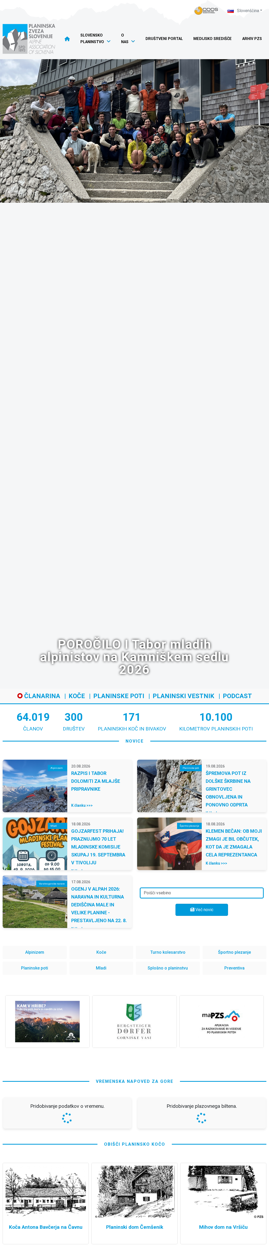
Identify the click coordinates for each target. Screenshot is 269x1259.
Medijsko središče (212, 39)
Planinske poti (118, 696)
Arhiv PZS (252, 39)
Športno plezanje (234, 952)
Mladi (101, 968)
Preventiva (234, 968)
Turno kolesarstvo (167, 952)
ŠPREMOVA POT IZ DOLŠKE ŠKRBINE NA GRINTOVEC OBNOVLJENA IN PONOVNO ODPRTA (228, 789)
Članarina (41, 696)
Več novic (203, 909)
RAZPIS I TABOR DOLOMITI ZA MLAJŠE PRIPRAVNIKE (95, 781)
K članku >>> (82, 805)
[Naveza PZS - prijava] (206, 10)
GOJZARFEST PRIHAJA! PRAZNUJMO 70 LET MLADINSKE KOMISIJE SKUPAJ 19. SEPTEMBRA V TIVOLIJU (98, 846)
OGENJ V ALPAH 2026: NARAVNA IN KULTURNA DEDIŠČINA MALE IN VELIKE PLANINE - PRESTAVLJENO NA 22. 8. (99, 904)
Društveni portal (164, 39)
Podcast (237, 696)
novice (135, 741)
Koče (77, 696)
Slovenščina (247, 10)
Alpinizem (34, 952)
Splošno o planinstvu (168, 968)
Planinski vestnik (183, 696)
